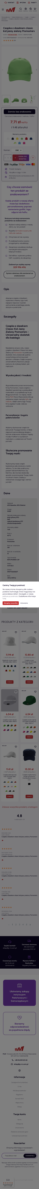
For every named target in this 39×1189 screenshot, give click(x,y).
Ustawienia (24, 603)
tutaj (4, 599)
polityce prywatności (10, 596)
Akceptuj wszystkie (11, 603)
